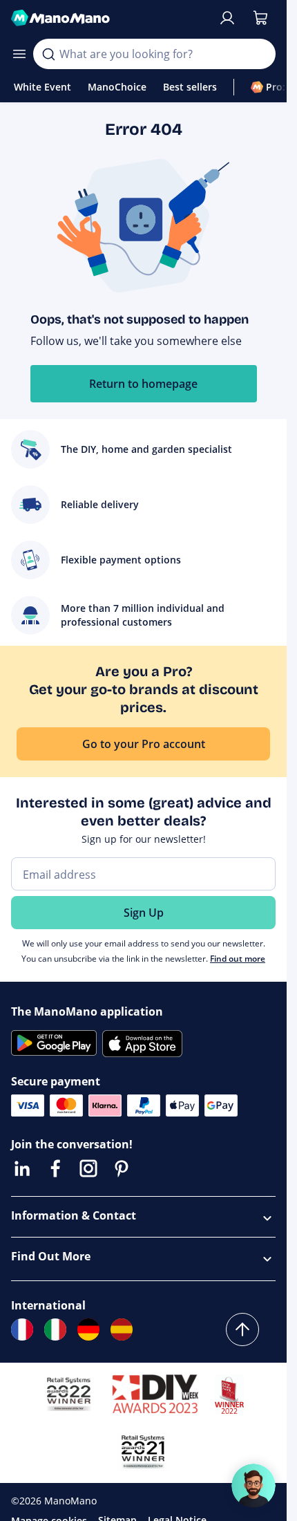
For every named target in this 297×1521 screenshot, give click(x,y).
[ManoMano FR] (22, 1329)
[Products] (19, 54)
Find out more (237, 958)
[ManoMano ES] (122, 1329)
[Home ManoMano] (109, 18)
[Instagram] (88, 1168)
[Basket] (260, 18)
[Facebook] (55, 1168)
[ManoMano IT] (55, 1329)
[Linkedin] (22, 1168)
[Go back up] (242, 1329)
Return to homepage (143, 383)
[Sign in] (227, 18)
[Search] (48, 54)
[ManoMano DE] (88, 1329)
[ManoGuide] (253, 1486)
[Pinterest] (122, 1168)
